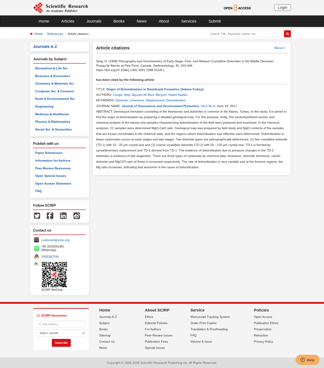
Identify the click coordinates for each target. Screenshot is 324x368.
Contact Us (107, 341)
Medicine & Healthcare (52, 114)
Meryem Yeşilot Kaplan (172, 94)
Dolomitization (176, 100)
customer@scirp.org (55, 240)
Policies (261, 310)
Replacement (155, 100)
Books (119, 21)
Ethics (149, 317)
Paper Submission (49, 153)
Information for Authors (53, 160)
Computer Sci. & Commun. (55, 91)
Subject (104, 323)
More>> (279, 48)
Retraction (261, 335)
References (55, 34)
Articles (67, 21)
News (142, 21)
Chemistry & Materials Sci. (54, 83)
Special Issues (155, 347)
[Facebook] (50, 215)
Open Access (263, 317)
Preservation (263, 329)
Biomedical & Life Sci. (51, 68)
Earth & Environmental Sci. (55, 98)
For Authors (153, 329)
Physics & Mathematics (52, 121)
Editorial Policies (156, 323)
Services (188, 21)
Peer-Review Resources (53, 168)
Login (282, 7)
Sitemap (105, 335)
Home (44, 21)
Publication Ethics (266, 323)
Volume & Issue (201, 341)
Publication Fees (156, 341)
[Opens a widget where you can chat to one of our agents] (307, 360)
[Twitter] (37, 215)
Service (197, 310)
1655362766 (50, 256)
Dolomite (121, 100)
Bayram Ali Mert (143, 94)
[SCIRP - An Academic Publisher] (60, 7)
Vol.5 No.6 (208, 106)
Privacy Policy (263, 341)
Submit (215, 21)
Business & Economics (52, 76)
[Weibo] (76, 215)
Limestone (137, 100)
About (164, 21)
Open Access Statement (53, 183)
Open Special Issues (50, 175)
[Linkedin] (63, 215)
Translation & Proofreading (209, 329)
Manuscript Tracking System (210, 317)
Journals (93, 21)
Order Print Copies (203, 323)
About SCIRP (157, 310)
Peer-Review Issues (159, 335)
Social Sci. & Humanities (53, 129)
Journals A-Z (108, 317)
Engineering (44, 106)
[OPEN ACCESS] (237, 7)
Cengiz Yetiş (121, 94)
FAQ (38, 191)
